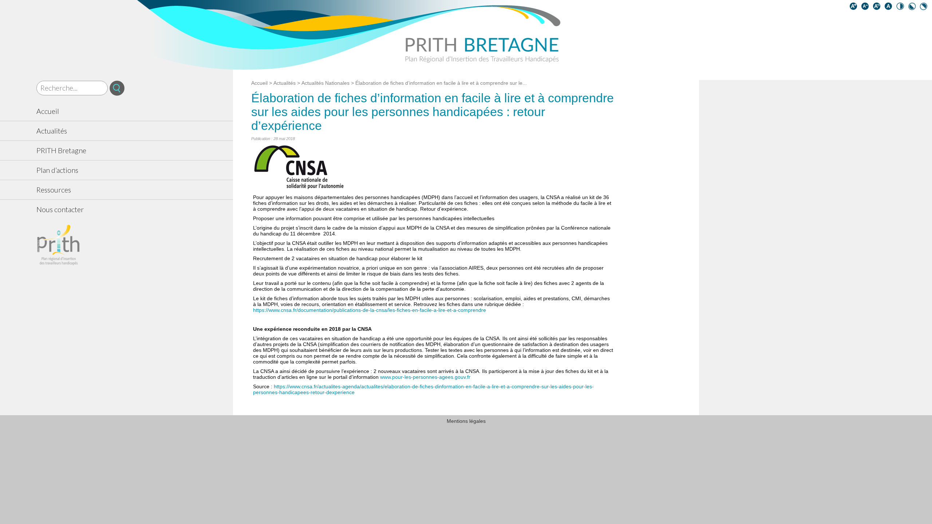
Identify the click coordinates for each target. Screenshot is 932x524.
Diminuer (866, 7)
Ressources (53, 190)
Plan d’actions (57, 170)
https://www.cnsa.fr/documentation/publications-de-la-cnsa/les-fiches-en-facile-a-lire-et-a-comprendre (369, 310)
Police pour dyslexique (890, 7)
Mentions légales (466, 421)
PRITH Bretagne (61, 150)
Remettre (878, 7)
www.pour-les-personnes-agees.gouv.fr (425, 377)
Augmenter (855, 7)
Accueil (47, 111)
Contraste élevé (901, 7)
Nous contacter (60, 209)
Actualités (51, 131)
